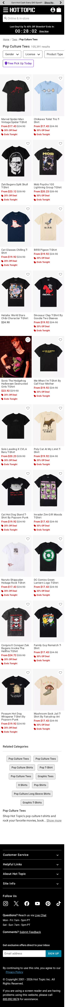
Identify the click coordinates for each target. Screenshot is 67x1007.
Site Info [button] (9, 883)
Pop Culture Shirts (22, 767)
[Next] (60, 2)
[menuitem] (58, 9)
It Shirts (22, 784)
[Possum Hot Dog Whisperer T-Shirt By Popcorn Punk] (16, 690)
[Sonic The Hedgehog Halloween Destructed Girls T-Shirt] (16, 357)
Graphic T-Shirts (32, 802)
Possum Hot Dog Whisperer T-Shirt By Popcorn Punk (13, 716)
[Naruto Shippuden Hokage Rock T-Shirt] (16, 556)
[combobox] (32, 18)
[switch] (18, 63)
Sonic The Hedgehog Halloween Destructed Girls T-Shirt (14, 383)
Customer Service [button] (16, 855)
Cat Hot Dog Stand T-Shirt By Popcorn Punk (14, 516)
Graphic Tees (45, 776)
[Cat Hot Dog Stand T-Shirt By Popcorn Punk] (16, 491)
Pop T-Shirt (46, 767)
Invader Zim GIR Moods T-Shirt (48, 516)
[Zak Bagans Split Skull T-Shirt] (16, 161)
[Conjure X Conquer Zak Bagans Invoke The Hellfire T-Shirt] (16, 621)
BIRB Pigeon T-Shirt (45, 249)
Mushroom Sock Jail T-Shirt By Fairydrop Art (47, 715)
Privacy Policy (14, 972)
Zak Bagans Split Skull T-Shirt (14, 186)
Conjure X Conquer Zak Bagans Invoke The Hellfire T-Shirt (15, 648)
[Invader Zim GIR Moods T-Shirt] (48, 491)
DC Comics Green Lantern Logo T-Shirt (46, 581)
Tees (14, 39)
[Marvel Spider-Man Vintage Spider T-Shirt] (16, 95)
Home (6, 39)
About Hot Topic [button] (14, 874)
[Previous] (3, 2)
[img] (5, 903)
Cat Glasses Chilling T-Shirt (14, 251)
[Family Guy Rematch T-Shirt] (48, 621)
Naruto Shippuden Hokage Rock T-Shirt (13, 581)
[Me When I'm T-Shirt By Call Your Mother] (48, 357)
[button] (4, 10)
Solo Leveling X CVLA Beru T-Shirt (14, 451)
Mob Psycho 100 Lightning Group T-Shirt (48, 186)
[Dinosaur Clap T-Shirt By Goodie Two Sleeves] (48, 291)
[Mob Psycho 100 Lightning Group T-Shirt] (48, 161)
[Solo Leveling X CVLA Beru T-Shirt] (16, 425)
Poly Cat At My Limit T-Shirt (47, 451)
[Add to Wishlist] (28, 78)
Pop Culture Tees (19, 758)
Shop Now (49, 2)
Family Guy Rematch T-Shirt (47, 647)
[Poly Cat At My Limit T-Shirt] (48, 425)
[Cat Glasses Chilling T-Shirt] (16, 226)
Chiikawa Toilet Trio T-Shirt (47, 121)
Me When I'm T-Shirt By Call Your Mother (47, 382)
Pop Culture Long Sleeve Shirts (32, 793)
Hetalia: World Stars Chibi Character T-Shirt (14, 317)
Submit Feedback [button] (30, 932)
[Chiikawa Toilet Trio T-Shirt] (48, 95)
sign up (53, 953)
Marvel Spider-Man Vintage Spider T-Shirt (14, 121)
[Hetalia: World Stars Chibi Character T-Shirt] (16, 291)
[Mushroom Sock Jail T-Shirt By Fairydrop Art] (48, 690)
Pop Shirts (40, 784)
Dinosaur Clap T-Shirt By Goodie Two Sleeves (48, 317)
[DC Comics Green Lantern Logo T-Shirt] (48, 556)
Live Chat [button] (40, 915)
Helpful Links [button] (12, 864)
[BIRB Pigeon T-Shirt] (48, 226)
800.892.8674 (11, 999)
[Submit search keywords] (5, 18)
